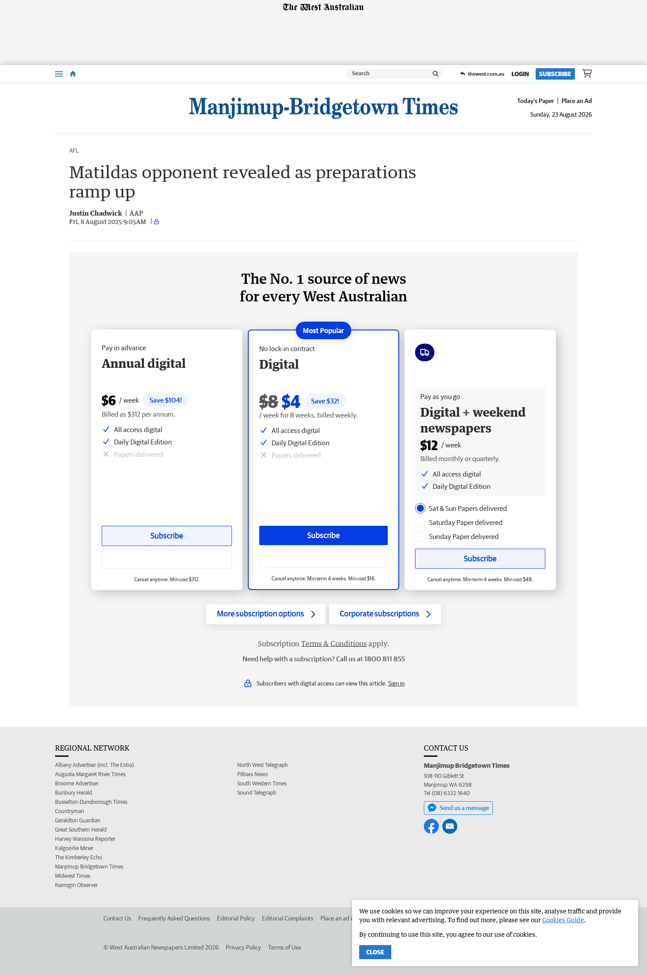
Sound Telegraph (256, 792)
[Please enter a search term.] (435, 74)
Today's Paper (535, 101)
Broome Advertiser (77, 783)
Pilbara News (252, 774)
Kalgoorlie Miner (74, 848)
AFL (74, 150)
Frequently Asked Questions (174, 918)
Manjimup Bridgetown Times (89, 866)
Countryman (69, 811)
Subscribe (555, 73)
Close (375, 952)
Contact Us (117, 918)
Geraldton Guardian (77, 820)
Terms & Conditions (334, 643)
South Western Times (262, 783)
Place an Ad (577, 101)
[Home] (72, 74)
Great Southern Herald (81, 829)
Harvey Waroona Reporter (85, 839)
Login (520, 73)
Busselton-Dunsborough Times (91, 802)
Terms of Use (284, 947)
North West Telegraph (262, 765)
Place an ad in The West (350, 918)
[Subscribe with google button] (323, 558)
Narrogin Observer (76, 885)
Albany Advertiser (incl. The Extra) (94, 765)
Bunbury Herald (73, 792)
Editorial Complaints (287, 918)
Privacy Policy (243, 947)
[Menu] (59, 74)
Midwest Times (72, 875)
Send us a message (464, 807)
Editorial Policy (236, 918)
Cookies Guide (563, 920)
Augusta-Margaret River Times (90, 774)
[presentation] (420, 508)
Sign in (396, 683)
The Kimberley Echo (78, 857)
